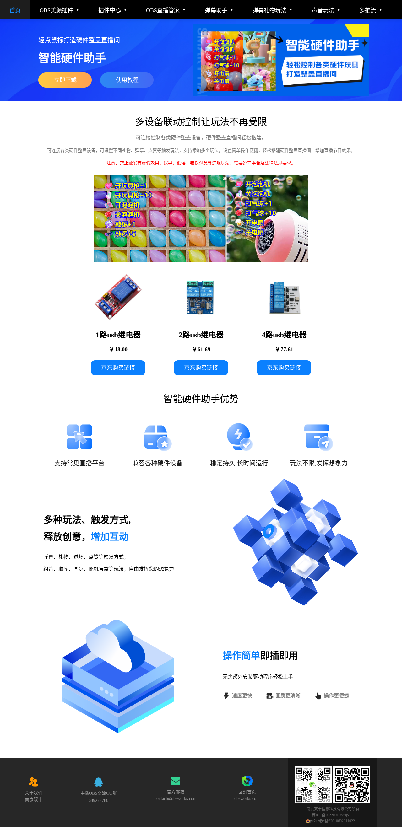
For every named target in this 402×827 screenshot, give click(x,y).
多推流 (367, 10)
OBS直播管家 (163, 10)
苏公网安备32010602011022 (332, 821)
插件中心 (109, 10)
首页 (15, 10)
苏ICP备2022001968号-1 (332, 815)
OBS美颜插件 (56, 10)
